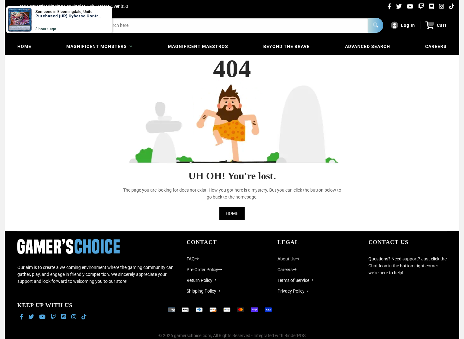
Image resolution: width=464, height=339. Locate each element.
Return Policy (199, 280)
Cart (442, 25)
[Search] (375, 25)
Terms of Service (293, 280)
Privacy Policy (291, 291)
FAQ (191, 258)
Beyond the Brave (286, 46)
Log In (408, 25)
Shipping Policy (201, 291)
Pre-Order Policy (202, 269)
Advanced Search (367, 46)
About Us (286, 258)
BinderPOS (295, 335)
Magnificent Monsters (97, 46)
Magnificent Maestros (198, 46)
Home (24, 46)
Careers (436, 46)
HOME (232, 213)
